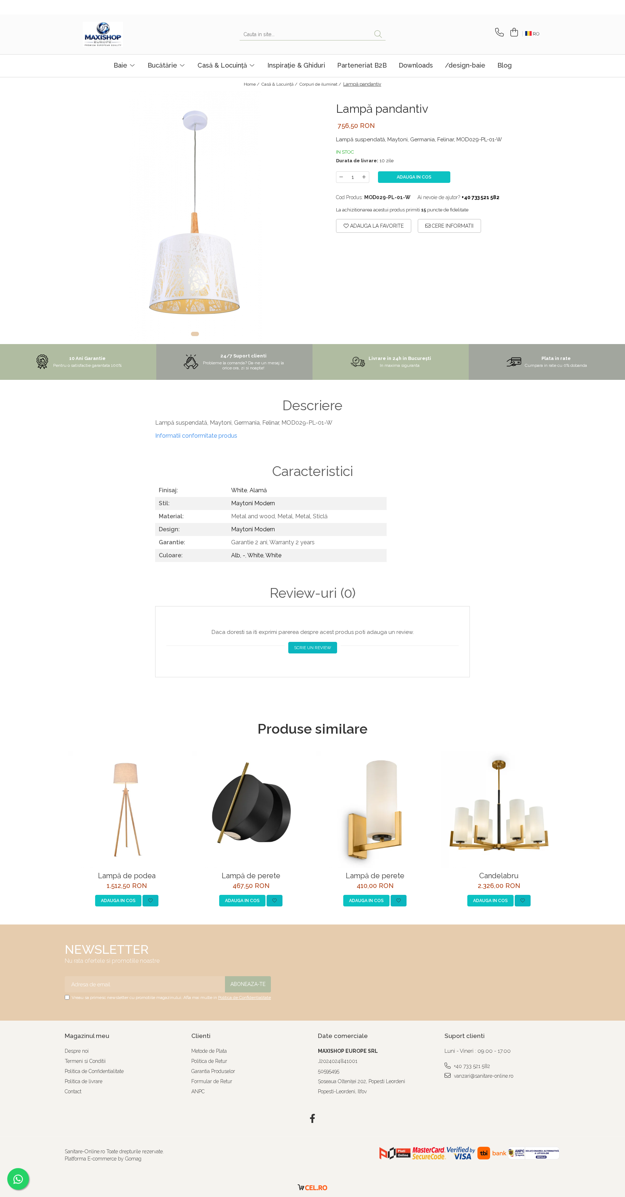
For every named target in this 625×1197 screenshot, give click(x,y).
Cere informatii (451, 226)
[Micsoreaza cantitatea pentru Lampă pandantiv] (341, 177)
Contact (73, 1091)
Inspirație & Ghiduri (296, 65)
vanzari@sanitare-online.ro (482, 1076)
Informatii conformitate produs (196, 435)
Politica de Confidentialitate (244, 997)
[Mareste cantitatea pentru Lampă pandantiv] (364, 177)
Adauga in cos (414, 177)
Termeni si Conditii (85, 1061)
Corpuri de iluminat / (320, 84)
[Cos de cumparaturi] (513, 32)
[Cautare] (378, 34)
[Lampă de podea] (126, 809)
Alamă (258, 490)
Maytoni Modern (253, 503)
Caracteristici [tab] (312, 471)
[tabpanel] (194, 217)
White (239, 490)
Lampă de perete (251, 876)
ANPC (198, 1091)
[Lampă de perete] (250, 809)
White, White (264, 555)
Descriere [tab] (312, 405)
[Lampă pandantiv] (194, 217)
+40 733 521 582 (471, 1066)
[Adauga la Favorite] (150, 900)
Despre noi (77, 1051)
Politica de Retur (209, 1061)
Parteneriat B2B (362, 65)
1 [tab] (195, 333)
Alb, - (238, 555)
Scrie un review (312, 647)
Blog (504, 65)
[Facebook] (312, 1118)
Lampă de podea (127, 876)
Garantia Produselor (213, 1071)
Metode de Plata (209, 1051)
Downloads (416, 65)
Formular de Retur (211, 1081)
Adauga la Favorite (376, 226)
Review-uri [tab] (313, 593)
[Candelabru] (499, 809)
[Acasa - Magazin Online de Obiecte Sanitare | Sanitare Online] (119, 34)
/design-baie (465, 65)
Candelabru (499, 876)
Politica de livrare (83, 1081)
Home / (252, 84)
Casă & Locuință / (280, 84)
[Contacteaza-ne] (498, 32)
